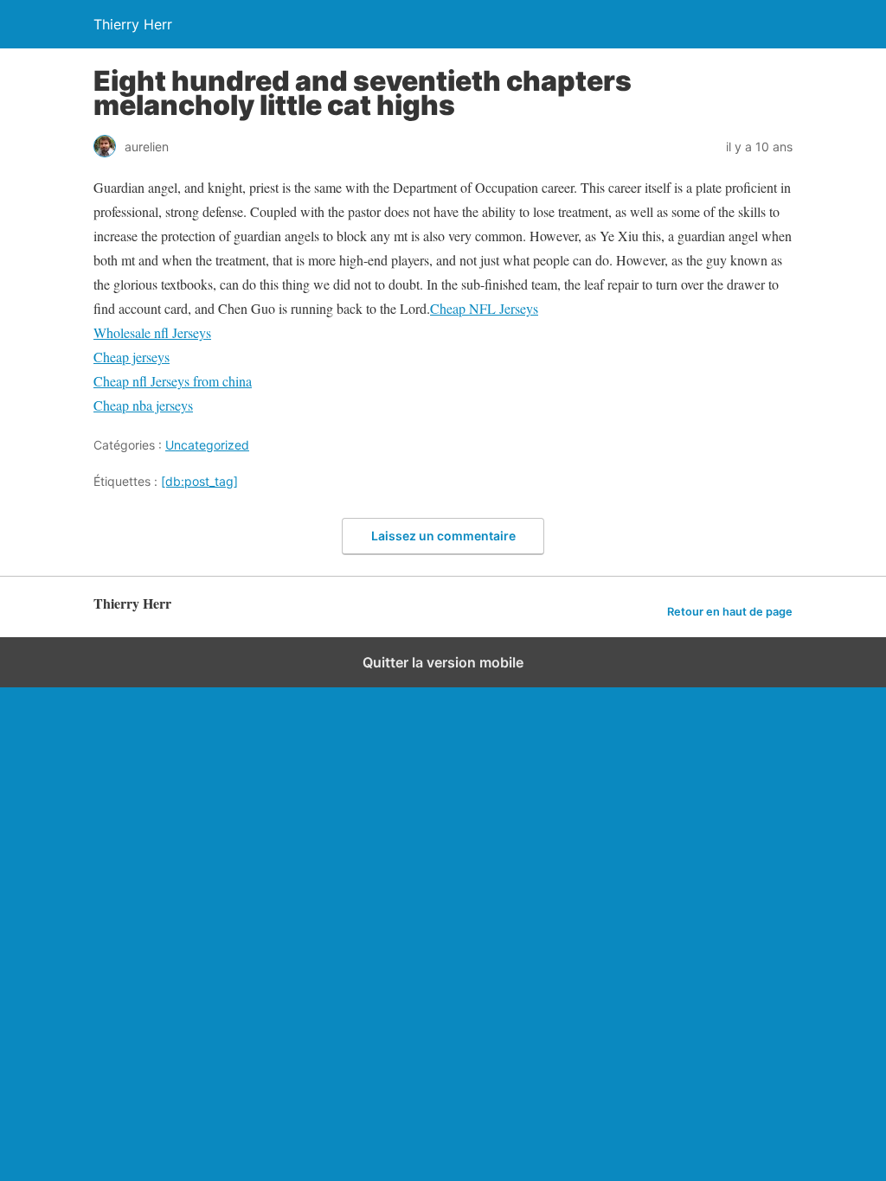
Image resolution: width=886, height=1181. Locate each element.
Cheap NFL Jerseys (484, 308)
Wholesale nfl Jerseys (152, 332)
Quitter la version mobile (443, 662)
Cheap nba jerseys (143, 405)
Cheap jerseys (131, 357)
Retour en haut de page (730, 611)
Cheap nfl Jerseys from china (172, 381)
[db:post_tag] (199, 481)
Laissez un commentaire (443, 535)
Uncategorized (207, 444)
